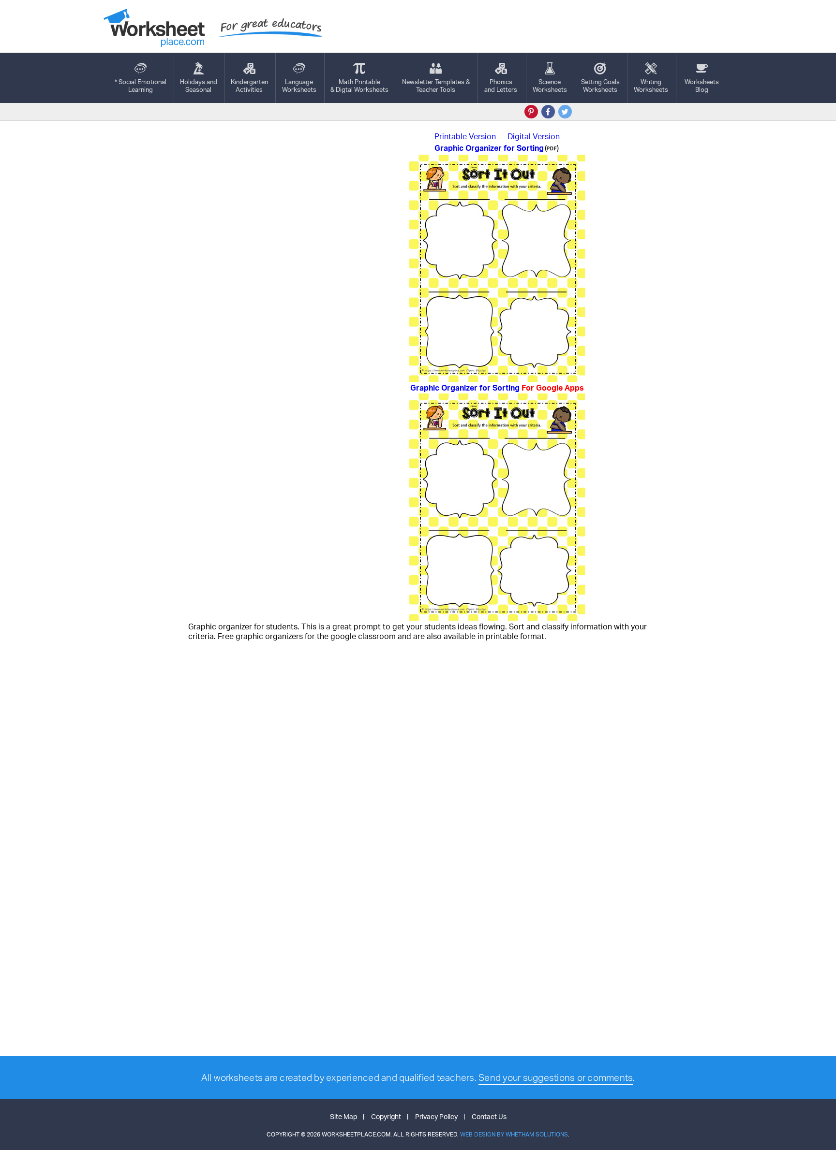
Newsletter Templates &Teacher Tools (436, 85)
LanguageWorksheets (299, 85)
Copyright (386, 1116)
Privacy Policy (436, 1116)
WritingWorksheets (651, 85)
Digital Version (534, 136)
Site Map (343, 1116)
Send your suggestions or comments (555, 1077)
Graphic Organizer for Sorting (497, 388)
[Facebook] (548, 111)
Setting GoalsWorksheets (600, 85)
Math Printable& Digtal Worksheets (359, 85)
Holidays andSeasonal (198, 85)
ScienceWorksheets (550, 85)
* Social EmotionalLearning (140, 85)
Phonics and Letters (500, 85)
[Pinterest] (531, 111)
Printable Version (465, 136)
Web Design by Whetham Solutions (514, 1134)
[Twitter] (565, 111)
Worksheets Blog (702, 85)
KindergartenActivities (249, 85)
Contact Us (489, 1116)
